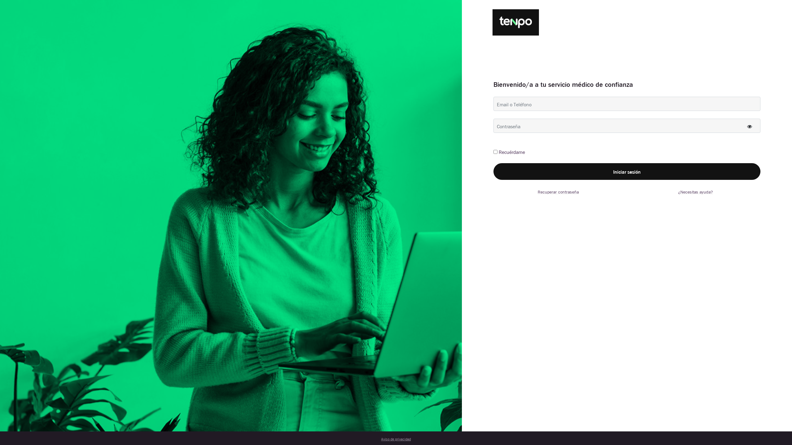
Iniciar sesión (627, 171)
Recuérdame (512, 152)
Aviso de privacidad (396, 439)
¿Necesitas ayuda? (695, 191)
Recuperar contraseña (558, 191)
